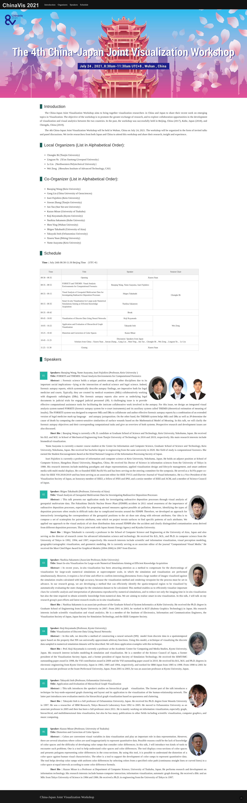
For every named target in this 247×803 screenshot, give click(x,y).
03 (43, 562)
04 (43, 631)
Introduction (49, 4)
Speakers (74, 4)
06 (43, 731)
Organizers (62, 4)
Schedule (84, 4)
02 (43, 494)
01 (43, 375)
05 (43, 683)
